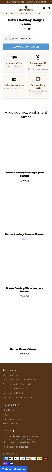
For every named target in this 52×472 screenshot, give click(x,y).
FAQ (5, 414)
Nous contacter (11, 423)
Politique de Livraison (14, 388)
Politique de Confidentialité (17, 384)
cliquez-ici (22, 446)
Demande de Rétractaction (17, 397)
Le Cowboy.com (17, 454)
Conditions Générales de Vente (19, 379)
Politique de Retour (13, 393)
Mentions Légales (12, 375)
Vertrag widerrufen (13, 469)
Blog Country (10, 410)
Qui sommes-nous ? (13, 419)
